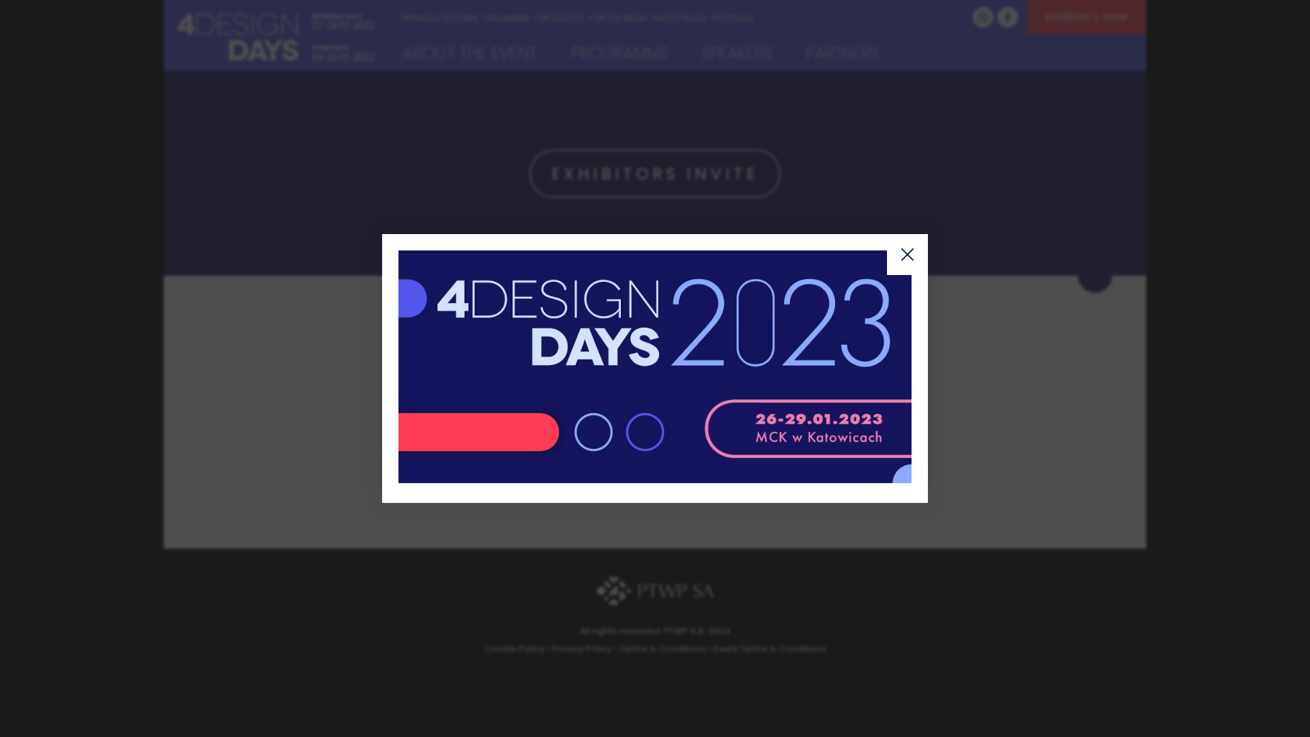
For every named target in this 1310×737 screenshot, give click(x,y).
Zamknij (907, 254)
